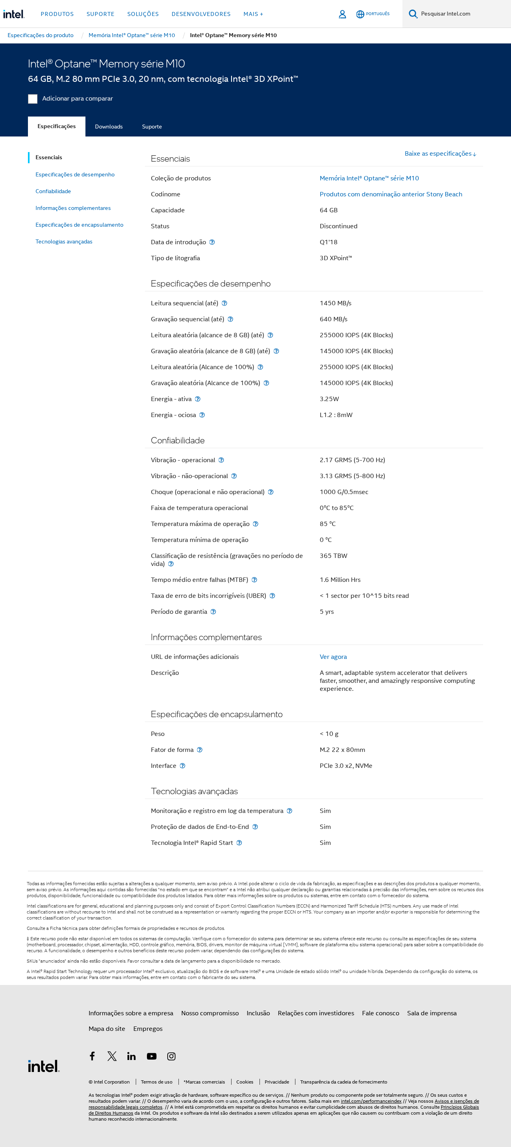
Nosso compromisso (210, 1013)
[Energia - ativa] (197, 399)
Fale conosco (380, 1013)
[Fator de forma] (199, 749)
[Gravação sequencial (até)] (230, 319)
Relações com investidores (316, 1013)
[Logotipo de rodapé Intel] (44, 1066)
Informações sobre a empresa (131, 1013)
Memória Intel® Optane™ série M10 (369, 178)
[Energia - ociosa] (202, 414)
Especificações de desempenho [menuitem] (75, 174)
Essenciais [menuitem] (49, 157)
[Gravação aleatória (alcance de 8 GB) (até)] (276, 351)
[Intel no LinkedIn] (132, 1057)
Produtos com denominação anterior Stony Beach (391, 194)
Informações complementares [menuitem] (73, 208)
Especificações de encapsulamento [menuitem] (79, 224)
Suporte (152, 126)
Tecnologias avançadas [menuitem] (64, 241)
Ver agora (333, 657)
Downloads (109, 126)
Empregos (147, 1029)
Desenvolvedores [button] (201, 14)
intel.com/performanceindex (371, 1101)
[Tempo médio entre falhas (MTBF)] (254, 579)
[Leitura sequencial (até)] (224, 303)
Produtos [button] (57, 14)
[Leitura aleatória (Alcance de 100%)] (260, 367)
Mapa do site (107, 1029)
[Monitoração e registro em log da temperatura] (289, 810)
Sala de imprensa (432, 1013)
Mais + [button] (253, 14)
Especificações (57, 126)
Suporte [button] (101, 14)
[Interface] (182, 765)
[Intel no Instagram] (171, 1057)
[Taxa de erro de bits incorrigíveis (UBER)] (272, 595)
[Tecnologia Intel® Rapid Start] (239, 842)
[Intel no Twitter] (112, 1057)
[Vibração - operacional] (221, 460)
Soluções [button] (143, 14)
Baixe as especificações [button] (438, 154)
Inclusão (258, 1013)
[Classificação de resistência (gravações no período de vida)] (170, 563)
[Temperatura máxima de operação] (255, 523)
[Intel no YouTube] (151, 1057)
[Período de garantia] (213, 611)
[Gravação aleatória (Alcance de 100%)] (266, 383)
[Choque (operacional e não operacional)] (270, 491)
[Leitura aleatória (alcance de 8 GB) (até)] (270, 335)
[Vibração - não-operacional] (234, 476)
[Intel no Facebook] (92, 1057)
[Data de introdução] (212, 242)
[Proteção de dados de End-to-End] (255, 826)
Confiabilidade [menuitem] (53, 191)
